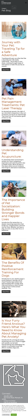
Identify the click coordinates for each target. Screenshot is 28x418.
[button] (26, 2)
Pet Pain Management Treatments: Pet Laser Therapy (13, 103)
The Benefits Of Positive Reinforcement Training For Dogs (13, 269)
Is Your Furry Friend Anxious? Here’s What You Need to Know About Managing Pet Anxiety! (14, 328)
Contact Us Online (9, 401)
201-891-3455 (8, 396)
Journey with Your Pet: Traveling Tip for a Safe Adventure (13, 48)
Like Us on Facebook (10, 402)
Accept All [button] (14, 414)
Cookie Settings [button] (6, 414)
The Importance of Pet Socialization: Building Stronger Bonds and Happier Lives (13, 209)
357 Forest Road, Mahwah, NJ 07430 (12, 398)
